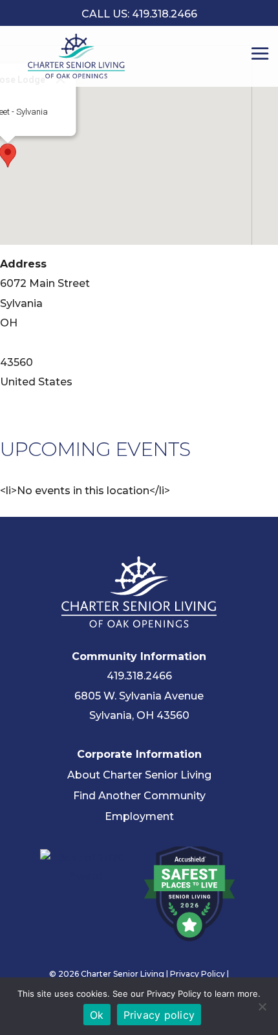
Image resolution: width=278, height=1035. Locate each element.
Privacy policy (159, 1014)
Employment (139, 816)
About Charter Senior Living (139, 775)
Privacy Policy (197, 974)
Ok (97, 1014)
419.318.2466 (139, 676)
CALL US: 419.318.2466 (139, 14)
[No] (261, 1006)
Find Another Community (139, 796)
